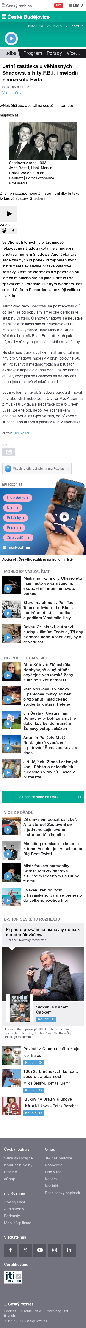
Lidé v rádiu (55, 1172)
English (9, 1315)
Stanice (10, 1172)
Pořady (54, 53)
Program (35, 26)
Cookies (10, 1311)
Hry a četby (16, 498)
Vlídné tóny (11, 93)
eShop (9, 1179)
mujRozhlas (12, 484)
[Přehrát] (8, 214)
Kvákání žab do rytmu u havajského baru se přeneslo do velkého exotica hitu (52, 895)
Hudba (9, 53)
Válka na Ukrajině (18, 1158)
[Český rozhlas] (17, 5)
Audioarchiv (57, 26)
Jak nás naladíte (58, 1158)
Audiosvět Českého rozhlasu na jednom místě (37, 559)
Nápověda (53, 1165)
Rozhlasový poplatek (62, 1193)
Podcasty (12, 1216)
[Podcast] (4, 231)
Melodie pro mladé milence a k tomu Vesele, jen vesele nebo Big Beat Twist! (53, 848)
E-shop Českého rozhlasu (32, 919)
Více (73, 53)
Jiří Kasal (21, 433)
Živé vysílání (16, 537)
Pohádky (14, 518)
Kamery (78, 26)
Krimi (11, 508)
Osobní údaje (31, 1311)
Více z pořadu (19, 812)
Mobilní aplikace (17, 1223)
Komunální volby (18, 1165)
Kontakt (51, 1186)
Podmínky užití (57, 1311)
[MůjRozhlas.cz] (9, 116)
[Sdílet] (12, 231)
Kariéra (51, 1179)
